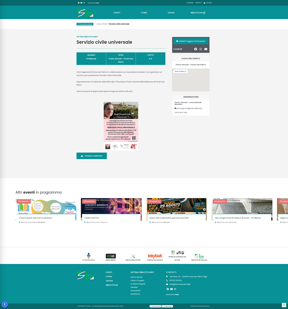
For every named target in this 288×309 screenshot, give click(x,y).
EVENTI (109, 272)
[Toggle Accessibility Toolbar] (5, 304)
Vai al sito (93, 3)
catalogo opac (88, 260)
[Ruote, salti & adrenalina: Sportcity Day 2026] (176, 209)
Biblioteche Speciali (199, 260)
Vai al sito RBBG (172, 295)
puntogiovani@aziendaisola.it (189, 108)
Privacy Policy (156, 306)
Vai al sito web (180, 112)
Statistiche (135, 294)
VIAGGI (109, 280)
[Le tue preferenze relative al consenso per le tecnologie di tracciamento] (284, 305)
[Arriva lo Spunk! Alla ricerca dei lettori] (46, 209)
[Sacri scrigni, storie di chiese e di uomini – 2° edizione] (242, 209)
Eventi (105, 24)
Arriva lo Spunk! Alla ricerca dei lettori (35, 218)
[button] (195, 49)
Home (99, 24)
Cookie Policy (168, 306)
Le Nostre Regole (137, 284)
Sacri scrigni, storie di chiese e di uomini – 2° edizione (238, 218)
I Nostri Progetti (137, 280)
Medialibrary (111, 260)
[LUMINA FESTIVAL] (111, 209)
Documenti (135, 290)
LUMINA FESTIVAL (91, 218)
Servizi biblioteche (133, 260)
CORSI (109, 276)
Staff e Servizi (136, 277)
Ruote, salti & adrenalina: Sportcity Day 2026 (169, 218)
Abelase (134, 287)
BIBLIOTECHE (112, 285)
